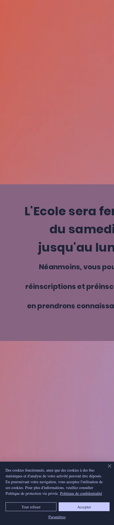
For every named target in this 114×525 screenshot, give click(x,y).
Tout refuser (31, 507)
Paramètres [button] (57, 516)
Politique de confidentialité (81, 493)
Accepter (84, 507)
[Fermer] (106, 469)
